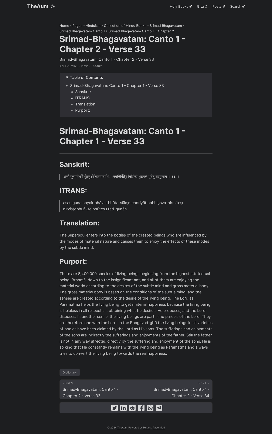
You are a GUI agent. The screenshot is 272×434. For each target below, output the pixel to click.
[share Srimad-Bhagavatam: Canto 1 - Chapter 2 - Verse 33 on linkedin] (123, 409)
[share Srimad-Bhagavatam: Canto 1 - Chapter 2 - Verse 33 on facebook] (141, 409)
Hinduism (93, 25)
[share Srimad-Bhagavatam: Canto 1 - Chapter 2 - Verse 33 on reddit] (132, 409)
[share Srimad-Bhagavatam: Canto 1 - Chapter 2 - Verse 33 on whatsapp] (150, 409)
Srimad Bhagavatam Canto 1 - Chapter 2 (141, 31)
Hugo (146, 427)
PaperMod (159, 427)
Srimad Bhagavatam (166, 25)
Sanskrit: (83, 91)
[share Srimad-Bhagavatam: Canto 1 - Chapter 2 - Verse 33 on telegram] (159, 409)
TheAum (37, 6)
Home (64, 25)
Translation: (85, 104)
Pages (77, 25)
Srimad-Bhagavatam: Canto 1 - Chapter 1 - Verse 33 (117, 85)
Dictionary (70, 372)
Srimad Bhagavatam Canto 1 (82, 31)
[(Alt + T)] (52, 6)
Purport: (82, 110)
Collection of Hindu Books (125, 25)
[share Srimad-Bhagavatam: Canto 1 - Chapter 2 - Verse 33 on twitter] (114, 409)
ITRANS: (82, 98)
